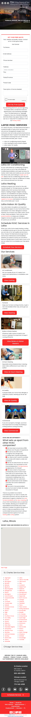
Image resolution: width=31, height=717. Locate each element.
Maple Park (22, 587)
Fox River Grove (9, 616)
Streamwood (23, 619)
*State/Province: (8, 77)
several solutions (6, 216)
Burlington (8, 594)
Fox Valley (8, 618)
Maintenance (19, 704)
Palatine (21, 601)
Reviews (19, 708)
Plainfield (21, 603)
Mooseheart (22, 594)
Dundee (7, 609)
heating (5, 515)
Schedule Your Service (12, 247)
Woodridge (22, 638)
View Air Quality (10, 400)
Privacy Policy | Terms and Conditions (15, 716)
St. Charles (22, 614)
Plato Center (23, 607)
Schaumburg (23, 616)
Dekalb (7, 605)
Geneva (7, 619)
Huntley (7, 636)
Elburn (7, 610)
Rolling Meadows (24, 609)
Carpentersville (9, 598)
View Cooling (9, 280)
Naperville (22, 596)
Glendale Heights (10, 627)
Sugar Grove (23, 621)
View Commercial (11, 431)
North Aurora (23, 598)
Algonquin (8, 578)
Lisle (20, 583)
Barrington (8, 581)
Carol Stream (9, 596)
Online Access (12, 714)
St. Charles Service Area (14, 572)
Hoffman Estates (10, 634)
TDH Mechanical (22, 466)
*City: (4, 72)
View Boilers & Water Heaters (15, 342)
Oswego (21, 599)
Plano (20, 605)
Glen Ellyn (8, 625)
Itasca (6, 639)
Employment (10, 708)
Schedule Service (14, 695)
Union (20, 625)
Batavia (7, 585)
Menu (22, 7)
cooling (12, 515)
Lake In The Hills (23, 580)
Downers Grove (9, 607)
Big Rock (7, 587)
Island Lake (8, 638)
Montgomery (23, 592)
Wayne (21, 630)
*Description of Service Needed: (12, 89)
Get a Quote (9, 704)
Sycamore (22, 623)
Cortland (7, 601)
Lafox (20, 578)
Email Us (18, 703)
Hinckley (7, 632)
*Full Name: (6, 47)
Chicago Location (20, 677)
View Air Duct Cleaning (13, 372)
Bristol (6, 592)
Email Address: (7, 54)
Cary (6, 599)
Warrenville (22, 627)
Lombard (22, 585)
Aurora (7, 580)
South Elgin (22, 618)
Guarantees (15, 706)
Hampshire (8, 629)
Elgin (6, 612)
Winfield (21, 636)
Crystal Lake (8, 603)
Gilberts (7, 623)
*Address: (6, 67)
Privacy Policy (17, 120)
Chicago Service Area (13, 647)
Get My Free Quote (15, 105)
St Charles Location (21, 666)
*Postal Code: (7, 83)
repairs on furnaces (7, 199)
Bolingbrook (8, 590)
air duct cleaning (21, 500)
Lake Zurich (22, 581)
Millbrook (22, 590)
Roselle (21, 612)
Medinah (21, 589)
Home (12, 703)
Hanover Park (9, 630)
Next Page (4, 567)
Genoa (7, 621)
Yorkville (21, 639)
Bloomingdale (9, 589)
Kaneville (7, 641)
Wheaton (22, 634)
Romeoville (22, 610)
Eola (6, 614)
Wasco (21, 629)
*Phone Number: (8, 60)
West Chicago (23, 632)
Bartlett (7, 583)
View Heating (9, 313)
